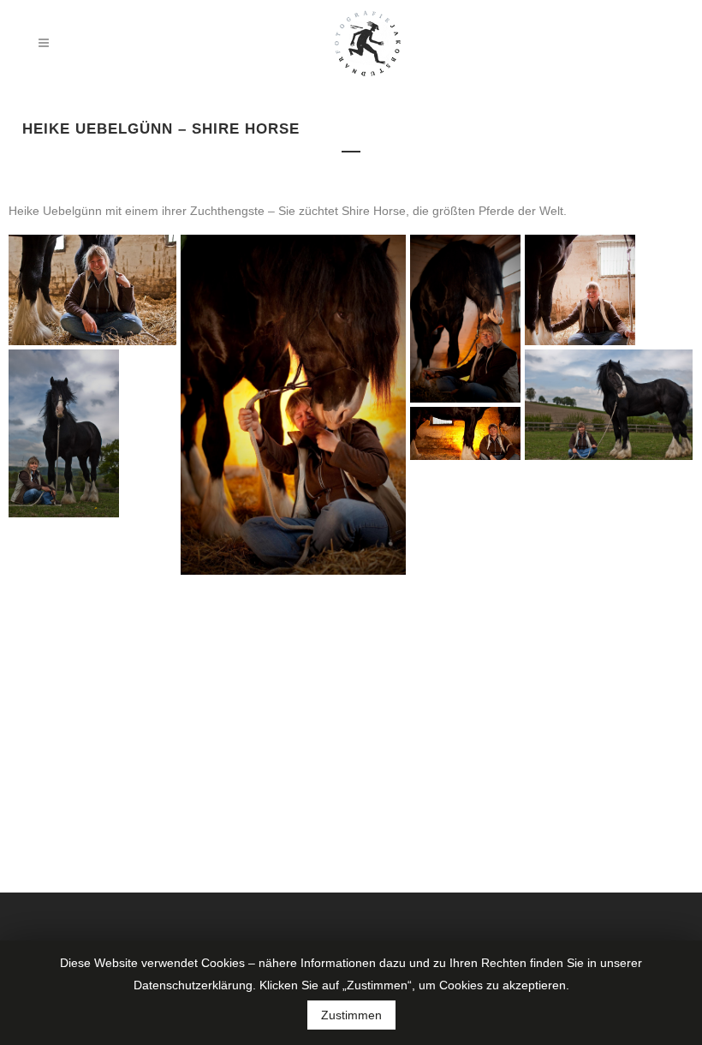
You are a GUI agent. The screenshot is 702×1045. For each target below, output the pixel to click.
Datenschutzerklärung (193, 985)
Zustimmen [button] (351, 1015)
